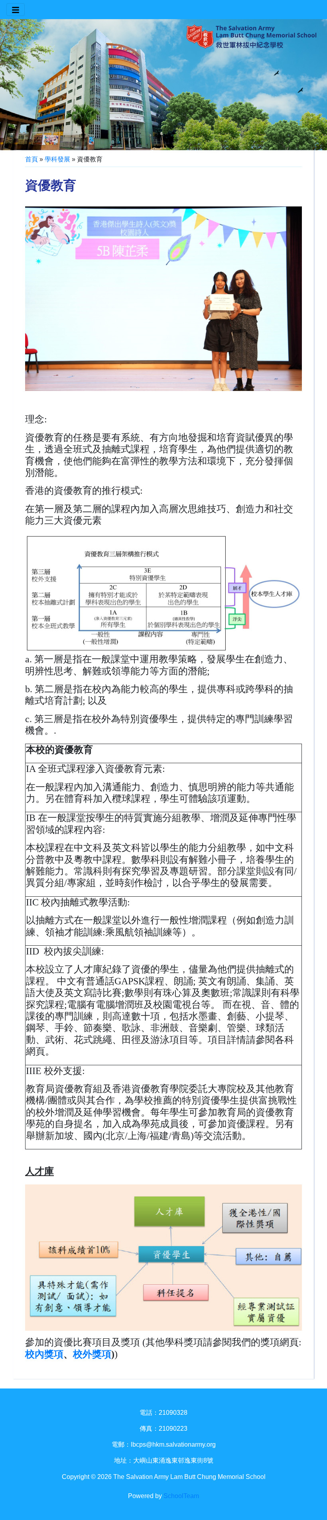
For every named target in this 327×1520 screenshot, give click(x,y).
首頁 (31, 159)
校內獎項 (44, 1354)
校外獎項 (92, 1354)
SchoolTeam (181, 1496)
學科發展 (57, 159)
